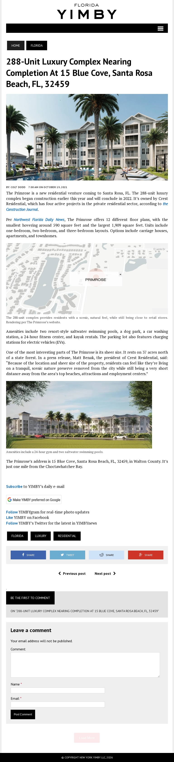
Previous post (74, 573)
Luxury (40, 536)
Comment (18, 649)
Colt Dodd (18, 187)
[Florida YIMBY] (87, 12)
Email (15, 698)
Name (16, 684)
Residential (67, 536)
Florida (17, 536)
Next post (103, 573)
